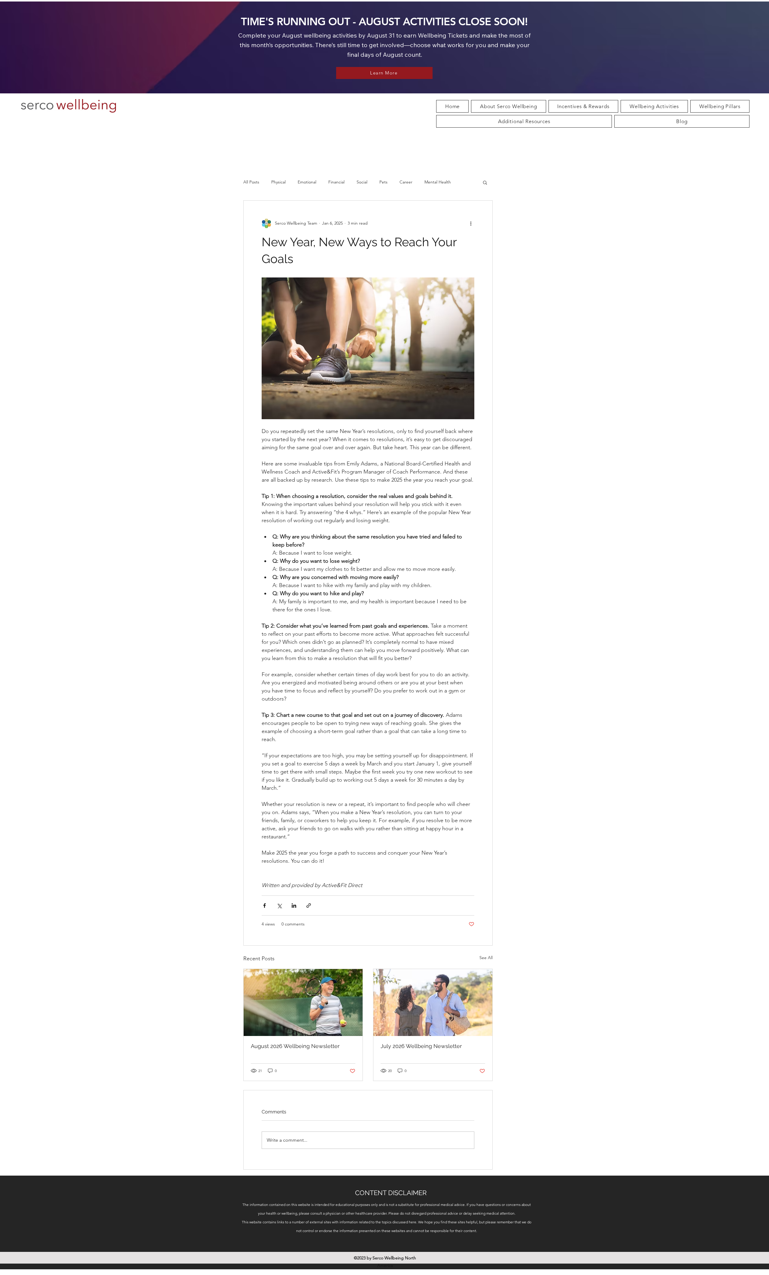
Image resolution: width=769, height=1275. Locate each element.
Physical (278, 182)
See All (486, 957)
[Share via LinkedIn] (294, 905)
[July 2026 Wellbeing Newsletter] (432, 1002)
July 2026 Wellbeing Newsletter (421, 1046)
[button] (654, 106)
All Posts (251, 182)
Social (362, 182)
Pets (383, 182)
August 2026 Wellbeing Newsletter (295, 1046)
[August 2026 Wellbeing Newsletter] (303, 1002)
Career (406, 182)
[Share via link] (309, 905)
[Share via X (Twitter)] (279, 905)
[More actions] (470, 223)
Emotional (307, 182)
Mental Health (437, 182)
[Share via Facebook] (264, 905)
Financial (336, 182)
